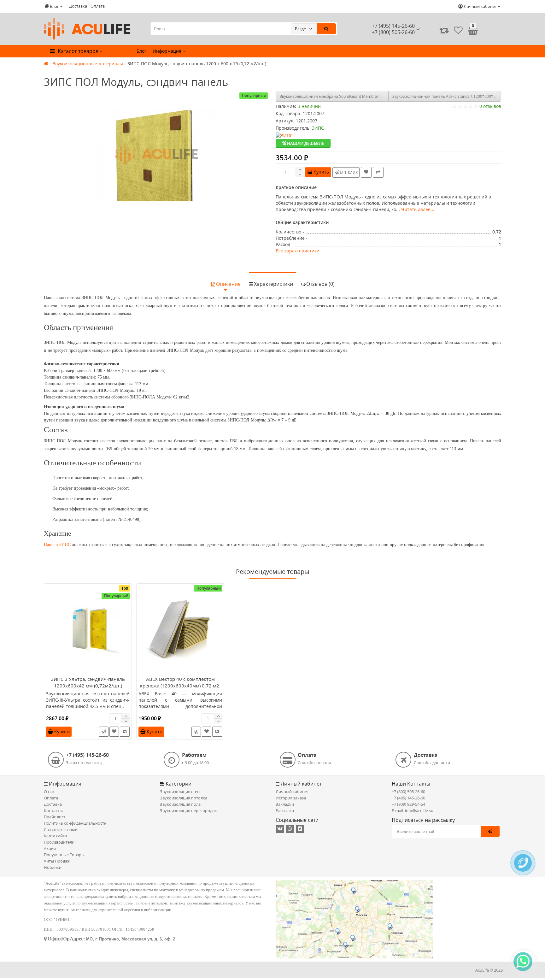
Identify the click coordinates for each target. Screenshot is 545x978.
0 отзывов (490, 106)
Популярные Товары (64, 854)
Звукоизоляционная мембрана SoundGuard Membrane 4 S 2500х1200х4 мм (334, 96)
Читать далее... (417, 209)
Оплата (98, 6)
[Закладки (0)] (458, 30)
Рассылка (285, 810)
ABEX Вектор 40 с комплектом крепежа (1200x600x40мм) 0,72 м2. (180, 682)
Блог (141, 51)
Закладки (285, 804)
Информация (168, 51)
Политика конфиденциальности (75, 823)
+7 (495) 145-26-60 (393, 25)
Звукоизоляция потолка (183, 798)
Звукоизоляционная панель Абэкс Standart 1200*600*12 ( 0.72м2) (446, 96)
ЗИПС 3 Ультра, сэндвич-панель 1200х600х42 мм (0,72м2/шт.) (88, 682)
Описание (228, 283)
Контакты (53, 810)
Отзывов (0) (320, 283)
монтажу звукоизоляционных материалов (206, 903)
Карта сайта (55, 836)
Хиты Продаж (57, 861)
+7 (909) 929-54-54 (408, 804)
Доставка (78, 6)
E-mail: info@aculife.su (412, 810)
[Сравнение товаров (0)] (444, 30)
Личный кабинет (292, 791)
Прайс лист (54, 817)
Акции (50, 848)
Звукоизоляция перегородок (188, 810)
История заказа (291, 798)
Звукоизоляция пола (180, 804)
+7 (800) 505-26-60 (408, 791)
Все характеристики (297, 251)
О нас (49, 791)
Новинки (53, 867)
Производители (59, 842)
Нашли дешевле (305, 143)
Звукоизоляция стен (180, 791)
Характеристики (273, 283)
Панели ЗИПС (57, 544)
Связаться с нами (61, 829)
